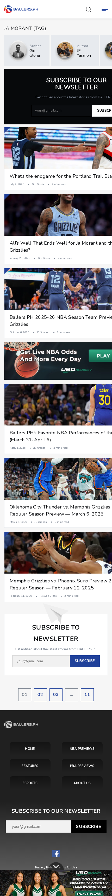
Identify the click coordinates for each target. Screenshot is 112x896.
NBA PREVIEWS (82, 749)
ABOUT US (82, 783)
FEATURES (30, 766)
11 (87, 694)
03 (56, 694)
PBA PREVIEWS (82, 766)
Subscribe (88, 826)
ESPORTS (30, 783)
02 (40, 694)
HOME (30, 749)
